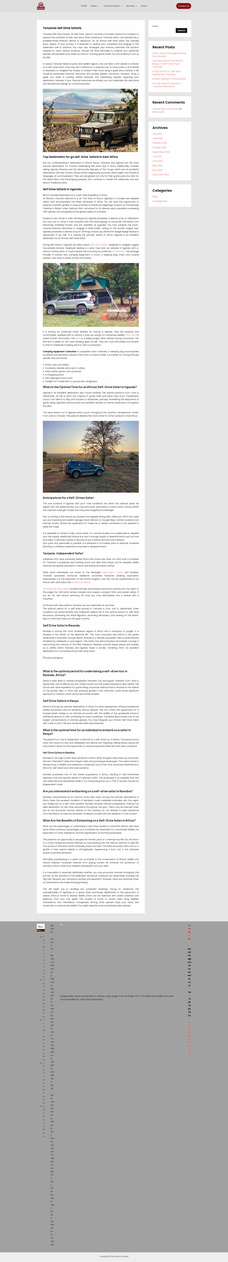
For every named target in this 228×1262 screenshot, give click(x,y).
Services (130, 6)
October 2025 (159, 147)
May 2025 (157, 165)
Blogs (155, 196)
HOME (84, 6)
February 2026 (159, 142)
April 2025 (157, 170)
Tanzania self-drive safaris (56, 588)
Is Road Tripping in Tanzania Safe (169, 78)
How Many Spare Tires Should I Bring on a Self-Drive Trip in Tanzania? (167, 63)
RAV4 (78, 338)
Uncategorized (159, 201)
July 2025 (157, 156)
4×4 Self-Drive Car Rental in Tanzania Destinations (166, 85)
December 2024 (160, 174)
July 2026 (157, 133)
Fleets (94, 6)
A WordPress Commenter (165, 108)
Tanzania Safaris (111, 6)
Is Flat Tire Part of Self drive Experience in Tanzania (166, 73)
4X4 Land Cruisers (99, 244)
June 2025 (157, 161)
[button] (98, 6)
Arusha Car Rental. (81, 582)
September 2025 (161, 152)
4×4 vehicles (118, 251)
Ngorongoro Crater (112, 572)
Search (155, 26)
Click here (131, 335)
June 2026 (157, 138)
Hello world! (158, 112)
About (144, 6)
